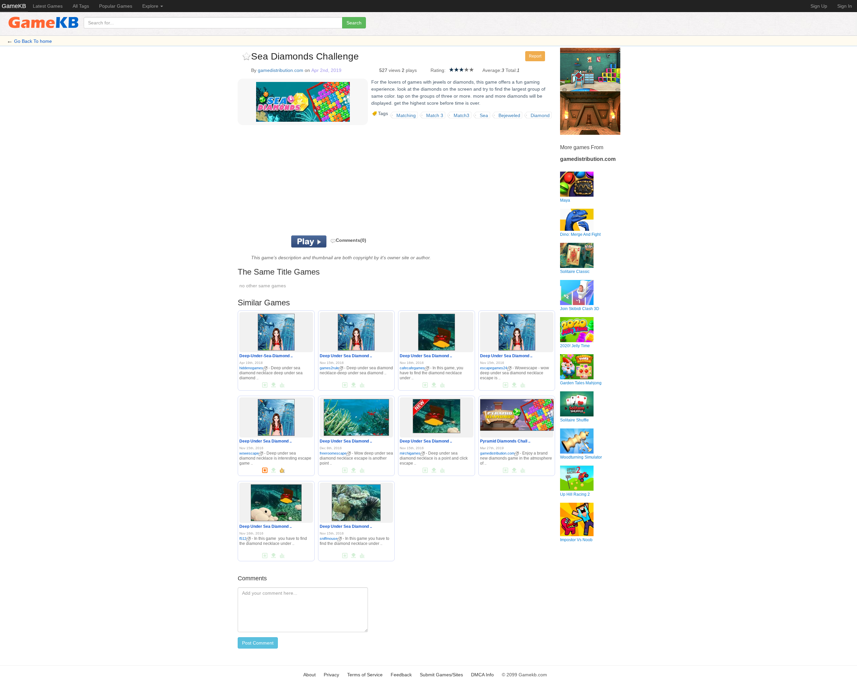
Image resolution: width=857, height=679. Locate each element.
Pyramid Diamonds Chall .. (505, 441)
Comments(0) (351, 240)
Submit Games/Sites (441, 674)
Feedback (401, 674)
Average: (491, 70)
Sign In (844, 6)
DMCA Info (482, 674)
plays (411, 70)
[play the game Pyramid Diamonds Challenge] (517, 413)
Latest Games (48, 6)
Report (535, 56)
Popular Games (115, 6)
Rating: (438, 70)
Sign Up (818, 6)
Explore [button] (151, 6)
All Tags (81, 6)
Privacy (331, 674)
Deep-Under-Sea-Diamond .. (266, 356)
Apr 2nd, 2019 (326, 70)
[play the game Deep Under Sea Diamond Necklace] (356, 330)
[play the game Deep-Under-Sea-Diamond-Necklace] (276, 330)
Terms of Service (365, 674)
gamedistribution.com (280, 70)
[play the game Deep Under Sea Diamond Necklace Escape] (436, 330)
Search (354, 22)
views (394, 70)
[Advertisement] (320, 182)
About (309, 674)
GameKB (14, 6)
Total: (511, 70)
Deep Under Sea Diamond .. (346, 356)
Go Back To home (33, 41)
